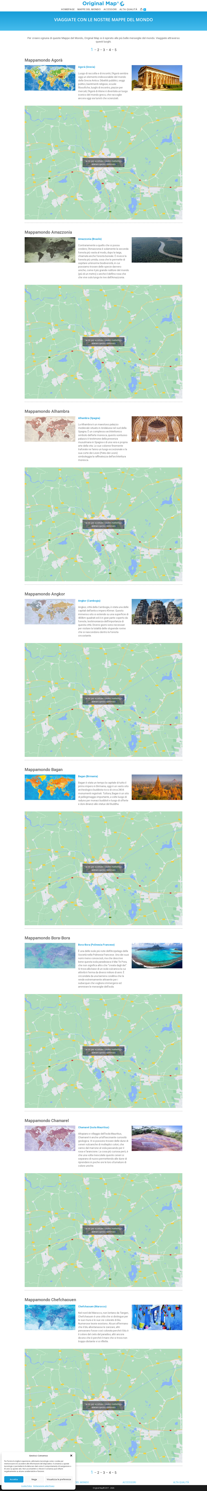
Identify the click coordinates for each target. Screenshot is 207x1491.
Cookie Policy (26, 1486)
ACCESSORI (129, 1482)
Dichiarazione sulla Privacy (43, 1486)
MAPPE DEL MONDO (77, 1482)
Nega (34, 1479)
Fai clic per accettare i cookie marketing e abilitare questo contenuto (103, 163)
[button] (71, 1455)
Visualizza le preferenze (59, 1479)
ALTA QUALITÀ (181, 1482)
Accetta (14, 1479)
